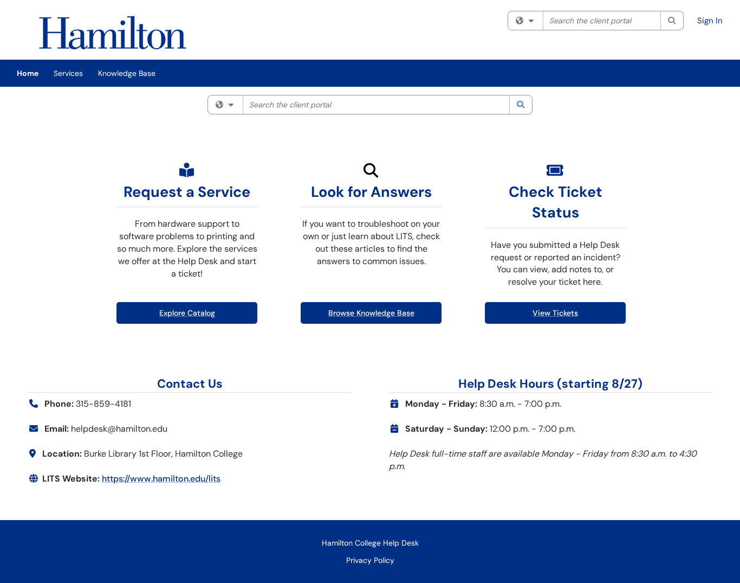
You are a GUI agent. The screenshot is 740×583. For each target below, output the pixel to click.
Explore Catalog (187, 313)
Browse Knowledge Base (371, 313)
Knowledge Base (126, 73)
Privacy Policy (370, 560)
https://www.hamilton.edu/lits (161, 478)
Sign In (710, 20)
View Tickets (555, 313)
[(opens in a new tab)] (112, 32)
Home (27, 73)
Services (68, 73)
